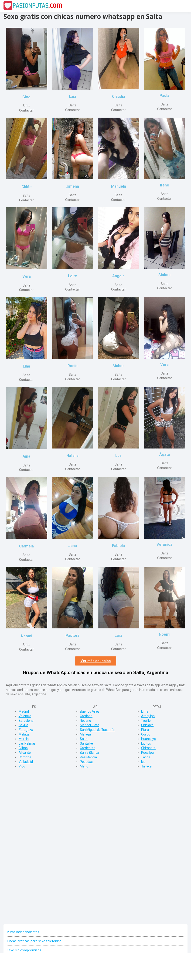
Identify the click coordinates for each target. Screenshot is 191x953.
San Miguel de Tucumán (97, 730)
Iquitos (146, 743)
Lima (144, 711)
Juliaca (146, 766)
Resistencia (88, 757)
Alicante (25, 752)
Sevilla (23, 725)
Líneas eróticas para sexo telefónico (34, 941)
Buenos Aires (89, 711)
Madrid (24, 711)
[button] (95, 661)
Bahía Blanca (89, 752)
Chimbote (148, 748)
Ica (143, 762)
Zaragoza (26, 730)
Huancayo (148, 739)
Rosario (85, 720)
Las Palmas (27, 743)
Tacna (145, 757)
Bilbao (23, 748)
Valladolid (26, 762)
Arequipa (148, 716)
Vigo (22, 766)
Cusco (145, 734)
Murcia (24, 739)
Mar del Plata (89, 725)
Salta (84, 739)
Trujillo (146, 720)
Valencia (25, 716)
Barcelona (26, 720)
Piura (145, 730)
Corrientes (87, 748)
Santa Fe (86, 743)
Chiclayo (147, 725)
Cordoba (25, 757)
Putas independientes (23, 932)
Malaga (24, 734)
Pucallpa (147, 752)
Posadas (86, 762)
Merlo (84, 766)
